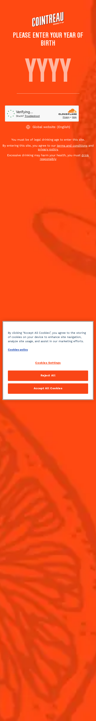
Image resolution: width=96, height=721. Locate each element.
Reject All (48, 375)
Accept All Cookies (48, 388)
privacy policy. (48, 149)
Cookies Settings (48, 363)
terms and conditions (72, 145)
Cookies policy (18, 350)
